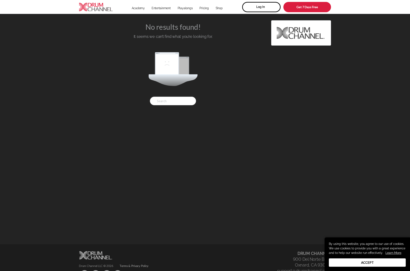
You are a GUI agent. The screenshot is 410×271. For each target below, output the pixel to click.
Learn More (393, 253)
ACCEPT (367, 262)
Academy (138, 8)
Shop (219, 8)
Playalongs (185, 8)
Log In (260, 7)
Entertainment (161, 8)
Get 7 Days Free (307, 7)
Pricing (204, 8)
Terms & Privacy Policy (133, 266)
